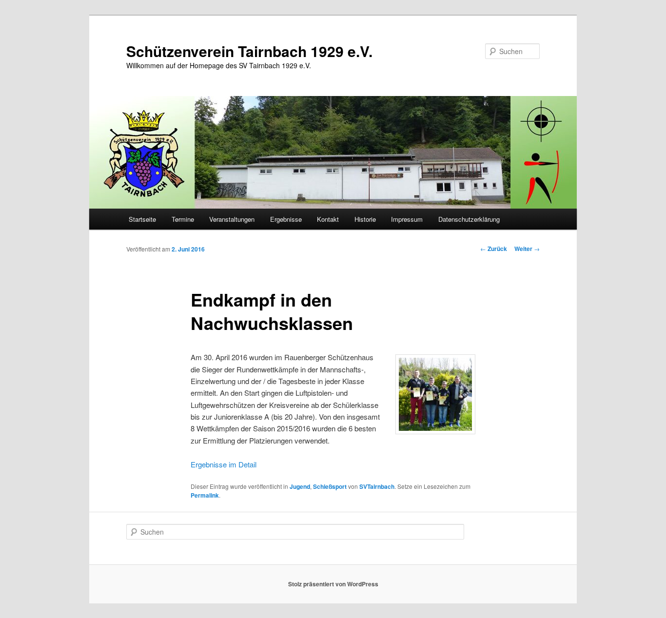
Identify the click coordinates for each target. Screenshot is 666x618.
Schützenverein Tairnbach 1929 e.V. (249, 50)
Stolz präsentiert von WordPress (333, 583)
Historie (365, 219)
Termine (183, 219)
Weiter (527, 248)
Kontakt (328, 219)
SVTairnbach (376, 486)
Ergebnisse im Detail (223, 464)
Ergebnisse (286, 219)
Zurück (493, 248)
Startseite (142, 219)
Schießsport (330, 486)
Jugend (300, 486)
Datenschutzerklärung (469, 219)
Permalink (205, 495)
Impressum (407, 219)
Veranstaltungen (232, 219)
